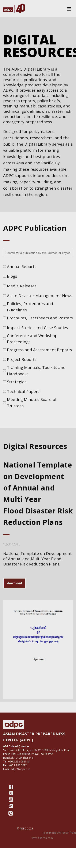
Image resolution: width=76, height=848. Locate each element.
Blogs (12, 276)
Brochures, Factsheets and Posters (40, 317)
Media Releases (22, 285)
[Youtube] (10, 799)
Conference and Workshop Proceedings (32, 338)
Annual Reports (21, 266)
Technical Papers (23, 391)
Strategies (16, 381)
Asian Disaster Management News (39, 295)
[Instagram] (10, 813)
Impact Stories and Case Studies (37, 327)
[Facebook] (10, 787)
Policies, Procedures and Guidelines (30, 306)
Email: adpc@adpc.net (16, 769)
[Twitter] (10, 793)
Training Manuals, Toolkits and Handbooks (36, 370)
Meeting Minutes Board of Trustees (32, 402)
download (14, 583)
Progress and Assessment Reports (39, 349)
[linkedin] (10, 806)
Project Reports (22, 359)
